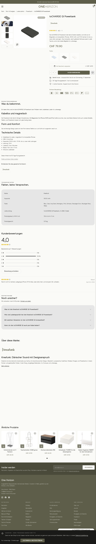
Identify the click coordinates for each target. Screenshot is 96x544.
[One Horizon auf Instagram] (2, 497)
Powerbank (29, 11)
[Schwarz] (64, 57)
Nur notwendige (5, 540)
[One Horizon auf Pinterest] (9, 497)
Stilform (27, 514)
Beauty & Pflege (5, 514)
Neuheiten (4, 505)
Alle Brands (29, 525)
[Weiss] (74, 57)
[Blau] (54, 57)
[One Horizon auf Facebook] (5, 497)
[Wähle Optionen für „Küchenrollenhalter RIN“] (41, 446)
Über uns (76, 505)
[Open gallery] (17, 44)
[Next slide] (7, 46)
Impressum (77, 517)
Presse (75, 519)
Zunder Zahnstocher (31, 522)
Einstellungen (15, 540)
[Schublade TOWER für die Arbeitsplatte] (67, 439)
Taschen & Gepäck (6, 519)
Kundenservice (54, 505)
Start (2, 11)
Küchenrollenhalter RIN (48, 450)
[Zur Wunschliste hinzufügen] (93, 72)
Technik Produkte (6, 522)
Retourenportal (53, 514)
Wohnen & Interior (6, 511)
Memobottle (29, 508)
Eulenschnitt (29, 511)
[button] (47, 458)
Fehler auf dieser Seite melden (9, 159)
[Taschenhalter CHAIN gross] (29, 439)
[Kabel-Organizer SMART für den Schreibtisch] (86, 439)
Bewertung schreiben (11, 271)
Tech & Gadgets (10, 11)
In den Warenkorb (74, 72)
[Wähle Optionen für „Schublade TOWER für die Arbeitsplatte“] (60, 446)
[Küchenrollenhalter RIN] (48, 439)
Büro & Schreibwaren (6, 517)
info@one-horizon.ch (6, 491)
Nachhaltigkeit (77, 522)
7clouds (27, 519)
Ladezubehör (20, 11)
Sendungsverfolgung (55, 511)
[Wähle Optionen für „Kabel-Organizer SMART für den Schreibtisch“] (79, 446)
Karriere (76, 511)
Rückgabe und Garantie (56, 517)
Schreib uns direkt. (26, 301)
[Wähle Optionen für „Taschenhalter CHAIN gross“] (22, 446)
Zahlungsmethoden (55, 519)
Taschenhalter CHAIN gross (29, 450)
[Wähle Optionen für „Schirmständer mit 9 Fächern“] (3, 446)
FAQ (51, 508)
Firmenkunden (54, 522)
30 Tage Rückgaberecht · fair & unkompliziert (65, 80)
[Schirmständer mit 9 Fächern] (10, 439)
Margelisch (28, 517)
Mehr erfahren (5, 366)
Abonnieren (89, 467)
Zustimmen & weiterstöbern (32, 540)
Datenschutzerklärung (74, 471)
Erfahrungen (77, 525)
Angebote (3, 508)
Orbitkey (28, 505)
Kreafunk (46, 193)
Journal (76, 508)
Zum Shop (4, 525)
